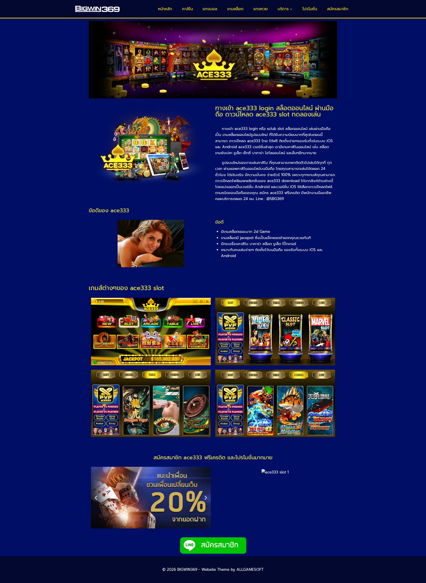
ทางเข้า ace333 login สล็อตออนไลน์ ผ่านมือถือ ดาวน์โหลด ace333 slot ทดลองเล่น (274, 111)
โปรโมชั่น (309, 9)
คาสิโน (187, 9)
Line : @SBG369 (270, 199)
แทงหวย (260, 9)
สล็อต (324, 147)
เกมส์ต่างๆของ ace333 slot (126, 288)
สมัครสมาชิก (337, 9)
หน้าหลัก (165, 9)
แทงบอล (210, 9)
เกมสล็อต (235, 9)
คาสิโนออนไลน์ (299, 147)
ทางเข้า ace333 (234, 129)
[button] (96, 498)
